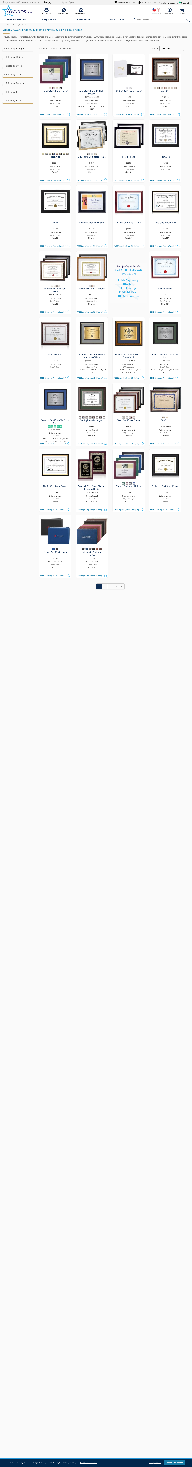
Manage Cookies (155, 1463)
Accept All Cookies (174, 1462)
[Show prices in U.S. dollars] (154, 10)
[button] (11, 2)
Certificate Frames (58, 48)
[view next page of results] (121, 586)
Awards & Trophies (16, 20)
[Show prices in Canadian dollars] (158, 10)
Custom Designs (83, 20)
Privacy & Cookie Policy (88, 1463)
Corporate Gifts (116, 20)
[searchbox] (162, 20)
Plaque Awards (49, 20)
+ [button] (4, 48)
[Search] (187, 20)
